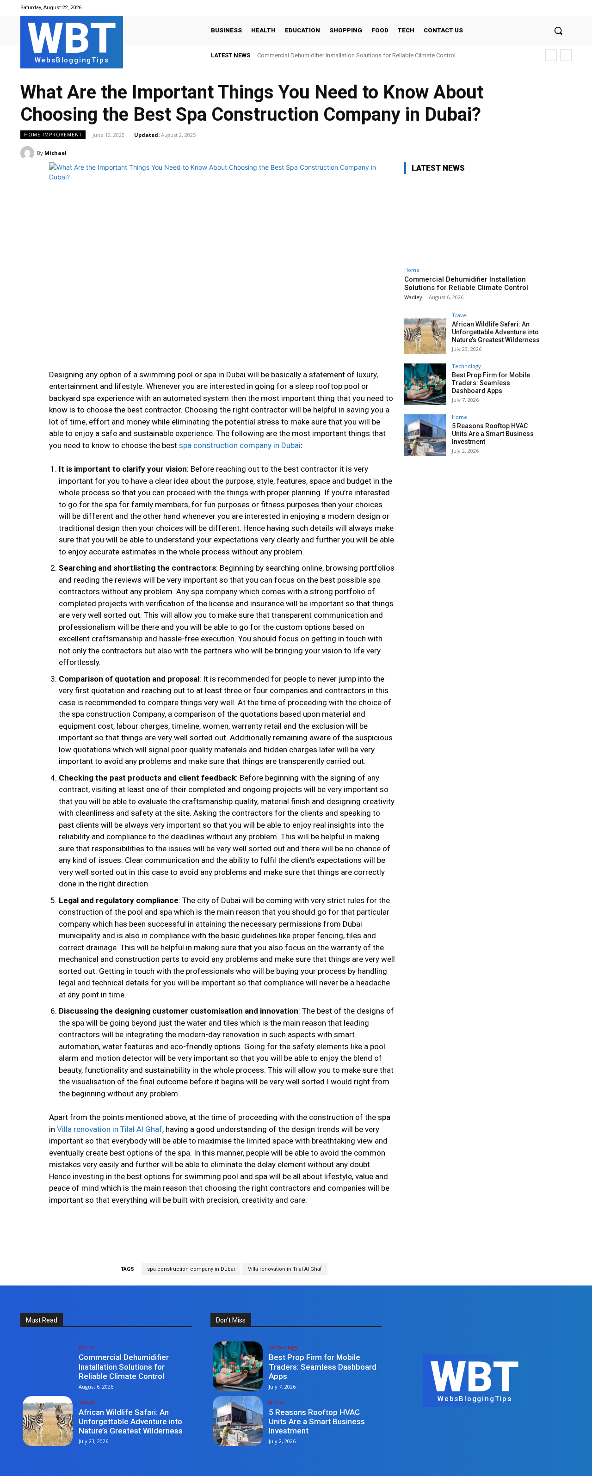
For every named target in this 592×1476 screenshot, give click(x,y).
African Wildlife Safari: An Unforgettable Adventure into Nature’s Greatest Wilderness (496, 332)
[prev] (551, 55)
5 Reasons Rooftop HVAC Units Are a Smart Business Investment (493, 433)
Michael (55, 152)
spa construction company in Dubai (191, 1269)
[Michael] (28, 153)
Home (411, 269)
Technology (466, 366)
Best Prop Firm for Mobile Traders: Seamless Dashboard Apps (491, 382)
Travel (460, 315)
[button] (558, 30)
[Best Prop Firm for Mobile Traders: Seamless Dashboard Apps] (425, 384)
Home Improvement (53, 134)
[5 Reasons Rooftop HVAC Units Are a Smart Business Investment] (425, 435)
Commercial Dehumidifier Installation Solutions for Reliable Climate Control (356, 55)
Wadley (413, 297)
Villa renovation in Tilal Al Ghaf (285, 1269)
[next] (566, 55)
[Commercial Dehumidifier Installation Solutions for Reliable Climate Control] (473, 221)
